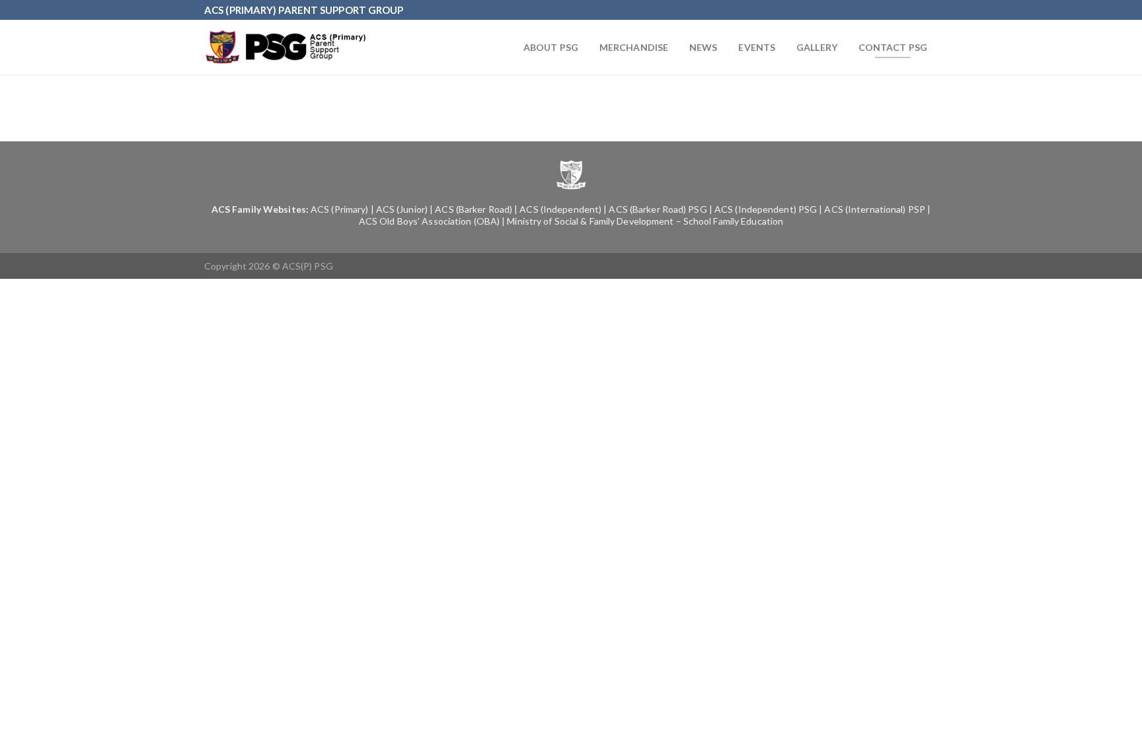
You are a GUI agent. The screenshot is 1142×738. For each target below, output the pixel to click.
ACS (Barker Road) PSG (657, 209)
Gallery (816, 47)
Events (756, 47)
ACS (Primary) (339, 209)
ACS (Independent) (560, 209)
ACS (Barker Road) (473, 209)
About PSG (550, 47)
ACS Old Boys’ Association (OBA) (429, 221)
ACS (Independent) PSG (765, 209)
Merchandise (633, 47)
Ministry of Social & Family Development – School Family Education (645, 221)
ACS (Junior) (402, 209)
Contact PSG (892, 47)
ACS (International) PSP (874, 209)
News (703, 47)
